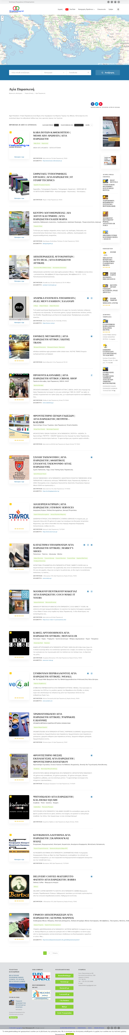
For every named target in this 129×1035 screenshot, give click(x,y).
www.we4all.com (47, 701)
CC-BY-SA (125, 64)
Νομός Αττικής (29, 93)
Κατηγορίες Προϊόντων (85, 9)
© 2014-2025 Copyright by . (22, 1028)
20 (55, 125)
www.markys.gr (47, 578)
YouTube (72, 9)
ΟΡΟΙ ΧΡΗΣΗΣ (84, 1030)
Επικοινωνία (102, 9)
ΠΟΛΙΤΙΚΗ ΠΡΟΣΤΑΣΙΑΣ (97, 1030)
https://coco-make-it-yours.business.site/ (54, 619)
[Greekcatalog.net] (16, 9)
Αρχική (60, 9)
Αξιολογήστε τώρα (19, 157)
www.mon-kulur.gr (48, 660)
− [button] (2, 20)
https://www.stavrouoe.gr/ (50, 531)
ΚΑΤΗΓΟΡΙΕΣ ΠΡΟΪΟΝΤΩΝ (67, 1028)
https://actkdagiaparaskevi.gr (51, 491)
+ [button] (2, 17)
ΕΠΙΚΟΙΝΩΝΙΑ (82, 1028)
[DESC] (91, 125)
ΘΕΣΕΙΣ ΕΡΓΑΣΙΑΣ (99, 1028)
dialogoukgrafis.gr (48, 243)
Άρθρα (111, 9)
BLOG (90, 1028)
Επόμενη (55, 953)
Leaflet (100, 64)
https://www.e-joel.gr (49, 323)
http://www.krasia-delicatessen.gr (52, 160)
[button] (118, 9)
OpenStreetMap (113, 64)
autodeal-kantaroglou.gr (49, 285)
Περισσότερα (13, 1017)
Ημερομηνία (78, 125)
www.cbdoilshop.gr (48, 402)
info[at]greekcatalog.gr (14, 1032)
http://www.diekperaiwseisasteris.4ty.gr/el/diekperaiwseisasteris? (61, 940)
